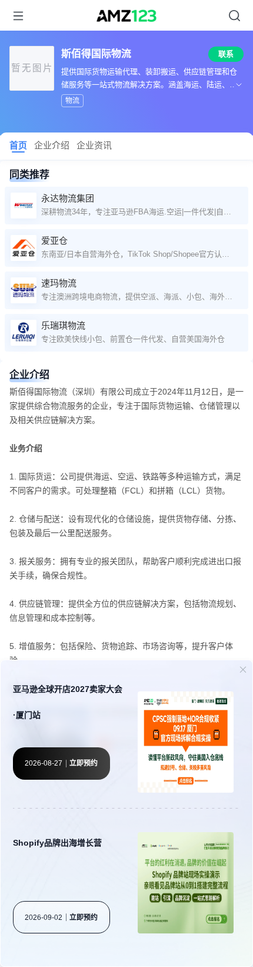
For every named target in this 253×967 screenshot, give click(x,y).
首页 (18, 145)
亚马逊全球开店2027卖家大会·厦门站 (67, 702)
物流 (72, 101)
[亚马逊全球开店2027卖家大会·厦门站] (186, 743)
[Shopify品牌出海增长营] (186, 884)
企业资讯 (94, 145)
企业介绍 (51, 145)
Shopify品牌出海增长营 (57, 842)
